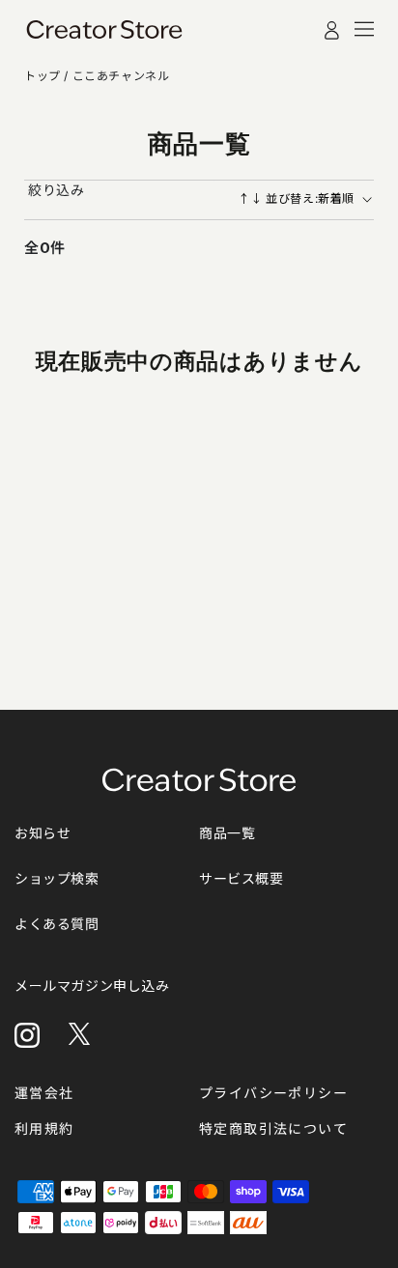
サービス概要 (241, 878)
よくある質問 (57, 924)
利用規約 (44, 1128)
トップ (44, 76)
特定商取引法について (273, 1128)
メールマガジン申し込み (92, 985)
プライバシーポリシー (273, 1093)
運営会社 (44, 1093)
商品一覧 (227, 833)
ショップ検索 (57, 878)
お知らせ (42, 833)
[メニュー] (364, 29)
